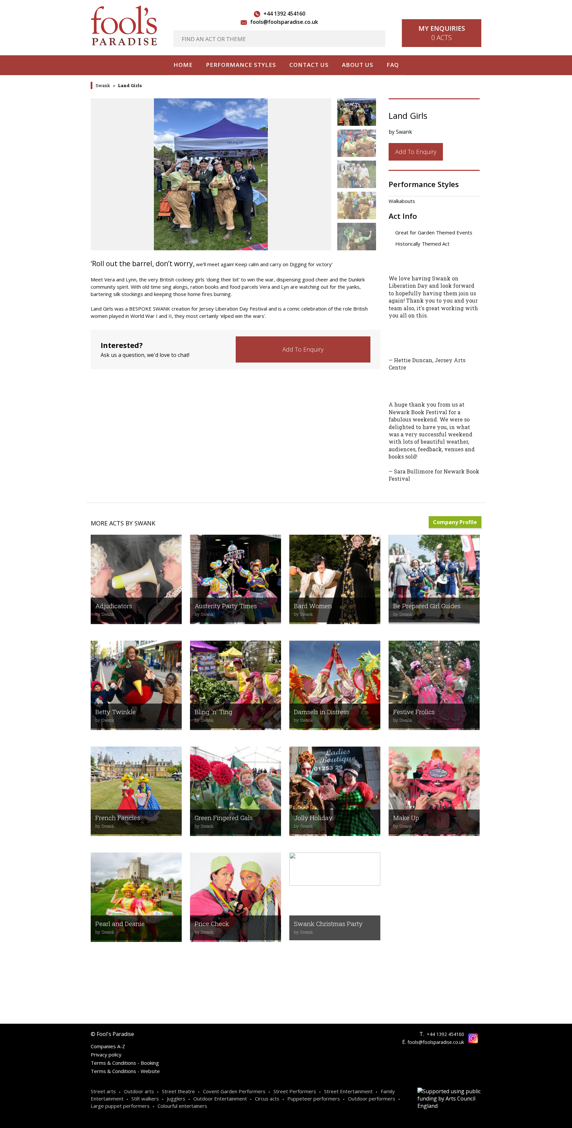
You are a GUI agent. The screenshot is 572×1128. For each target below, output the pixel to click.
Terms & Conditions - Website (125, 1071)
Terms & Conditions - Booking (125, 1062)
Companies (333, 977)
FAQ (393, 65)
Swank (103, 85)
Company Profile (455, 522)
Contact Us (309, 65)
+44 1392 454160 (284, 13)
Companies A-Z (108, 1046)
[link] (303, 349)
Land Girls (130, 85)
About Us (357, 65)
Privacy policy (106, 1054)
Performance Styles (241, 65)
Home (183, 65)
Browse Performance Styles (156, 977)
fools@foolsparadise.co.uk (284, 21)
